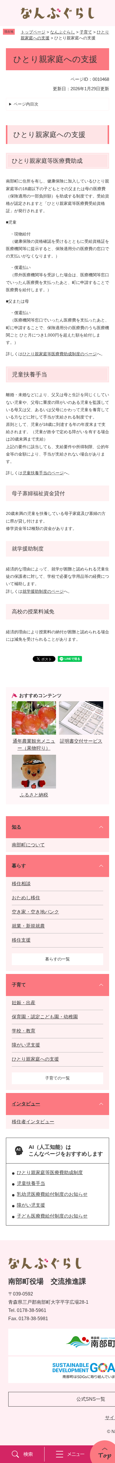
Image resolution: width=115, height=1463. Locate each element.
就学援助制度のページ (43, 591)
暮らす (19, 865)
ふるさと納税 (34, 794)
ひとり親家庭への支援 (35, 1059)
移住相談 (21, 883)
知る (16, 826)
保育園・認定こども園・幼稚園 (45, 1016)
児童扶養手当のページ (43, 473)
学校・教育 (23, 1030)
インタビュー (26, 1103)
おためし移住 (26, 897)
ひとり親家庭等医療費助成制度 (50, 1172)
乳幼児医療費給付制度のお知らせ (52, 1194)
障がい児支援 (26, 1044)
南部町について (28, 844)
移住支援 (21, 940)
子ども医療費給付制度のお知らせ (52, 1215)
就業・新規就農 (28, 925)
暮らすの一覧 (57, 959)
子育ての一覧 (57, 1078)
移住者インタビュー (33, 1121)
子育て (86, 32)
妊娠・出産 (23, 1002)
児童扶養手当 (31, 1183)
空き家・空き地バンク (35, 911)
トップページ (33, 32)
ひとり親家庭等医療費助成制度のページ (59, 353)
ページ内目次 (26, 104)
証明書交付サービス (81, 741)
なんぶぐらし (62, 32)
